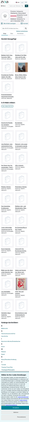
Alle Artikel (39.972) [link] (7, 106)
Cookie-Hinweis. (23, 400)
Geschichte (4, 336)
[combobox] (16, 6)
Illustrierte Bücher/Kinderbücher (10, 341)
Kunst (3, 346)
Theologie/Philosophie (8, 370)
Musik (3, 354)
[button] (26, 28)
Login (22, 2)
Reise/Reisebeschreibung (8, 359)
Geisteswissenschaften (8, 333)
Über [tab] (11, 33)
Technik (3, 364)
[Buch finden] (26, 6)
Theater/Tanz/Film (7, 367)
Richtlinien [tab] (20, 33)
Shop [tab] (4, 33)
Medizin (3, 351)
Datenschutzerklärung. (11, 405)
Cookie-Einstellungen (23, 397)
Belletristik (4, 328)
